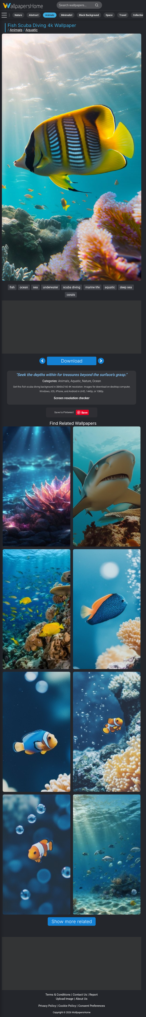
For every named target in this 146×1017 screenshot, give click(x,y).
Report (93, 994)
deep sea (126, 287)
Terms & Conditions (58, 994)
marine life (92, 287)
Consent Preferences (91, 1006)
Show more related (72, 921)
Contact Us (80, 994)
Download (71, 361)
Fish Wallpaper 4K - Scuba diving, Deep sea (23, 6)
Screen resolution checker (72, 398)
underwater (50, 287)
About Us (81, 998)
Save (84, 412)
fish (12, 287)
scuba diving (71, 287)
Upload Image (64, 998)
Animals (49, 15)
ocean (24, 287)
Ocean (96, 381)
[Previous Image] (42, 361)
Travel (122, 15)
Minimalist (66, 15)
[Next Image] (101, 361)
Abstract (33, 15)
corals (71, 295)
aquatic (110, 287)
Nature (18, 15)
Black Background (89, 15)
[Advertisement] (71, 327)
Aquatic (31, 30)
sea (35, 287)
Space (109, 15)
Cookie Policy (67, 1006)
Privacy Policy (47, 1006)
